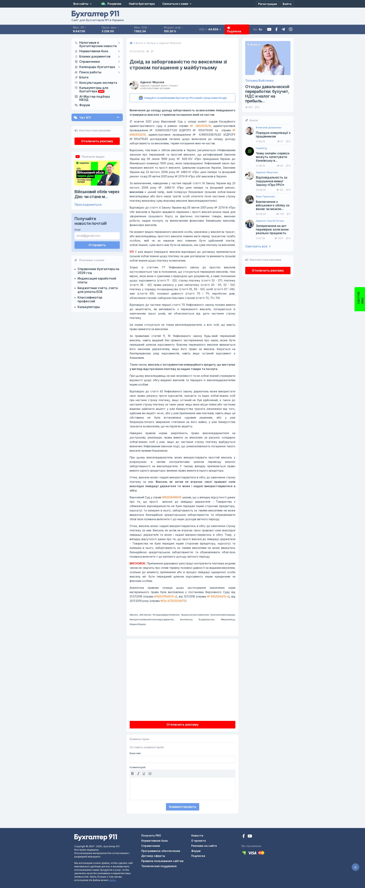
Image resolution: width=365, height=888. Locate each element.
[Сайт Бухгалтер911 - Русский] (95, 837)
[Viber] (291, 29)
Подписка (234, 31)
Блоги (83, 77)
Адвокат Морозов (152, 82)
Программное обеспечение (160, 850)
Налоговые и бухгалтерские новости (98, 44)
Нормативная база (93, 51)
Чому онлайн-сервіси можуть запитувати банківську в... (272, 157)
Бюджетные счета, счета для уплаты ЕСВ (98, 290)
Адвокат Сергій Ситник (270, 221)
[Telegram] (283, 29)
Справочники (89, 61)
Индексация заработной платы (97, 280)
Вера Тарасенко (265, 196)
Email (77, 229)
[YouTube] (250, 836)
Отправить (97, 245)
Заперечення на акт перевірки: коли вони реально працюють (272, 229)
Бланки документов (94, 56)
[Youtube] (269, 29)
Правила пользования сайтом (162, 861)
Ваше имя (135, 753)
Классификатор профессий (90, 299)
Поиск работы (90, 72)
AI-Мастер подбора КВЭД (94, 98)
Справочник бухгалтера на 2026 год (98, 271)
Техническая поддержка (159, 866)
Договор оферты (153, 855)
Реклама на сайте (204, 845)
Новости (197, 835)
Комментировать (182, 807)
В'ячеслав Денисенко (269, 127)
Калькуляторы (89, 307)
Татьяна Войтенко (259, 80)
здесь (112, 880)
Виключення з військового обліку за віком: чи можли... (272, 205)
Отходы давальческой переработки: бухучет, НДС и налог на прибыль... (267, 93)
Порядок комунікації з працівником (273, 134)
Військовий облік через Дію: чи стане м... (97, 194)
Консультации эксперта (98, 83)
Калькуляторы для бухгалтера (93, 89)
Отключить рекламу (97, 141)
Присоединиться (88, 204)
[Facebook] (276, 29)
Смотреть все (256, 246)
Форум (84, 105)
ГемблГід (261, 148)
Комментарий (137, 767)
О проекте (198, 840)
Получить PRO (151, 835)
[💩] (150, 773)
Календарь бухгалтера (97, 67)
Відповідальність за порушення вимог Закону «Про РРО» (271, 181)
